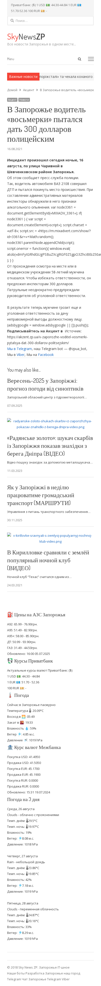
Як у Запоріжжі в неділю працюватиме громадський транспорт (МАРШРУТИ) (40, 495)
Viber (21, 354)
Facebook (46, 354)
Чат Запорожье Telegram (41, 979)
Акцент (12, 99)
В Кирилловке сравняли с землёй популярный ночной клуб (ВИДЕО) (48, 560)
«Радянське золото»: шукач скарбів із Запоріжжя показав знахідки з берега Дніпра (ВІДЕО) (50, 445)
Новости (24, 99)
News (26, 36)
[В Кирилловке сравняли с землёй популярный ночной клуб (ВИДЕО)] (50, 535)
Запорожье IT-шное (54, 967)
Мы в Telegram (19, 348)
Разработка (35, 973)
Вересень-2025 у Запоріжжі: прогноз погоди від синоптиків (45, 384)
